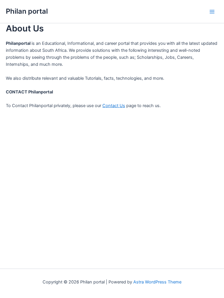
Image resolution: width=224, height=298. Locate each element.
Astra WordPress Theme (157, 282)
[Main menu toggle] (212, 12)
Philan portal (27, 11)
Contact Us (113, 105)
